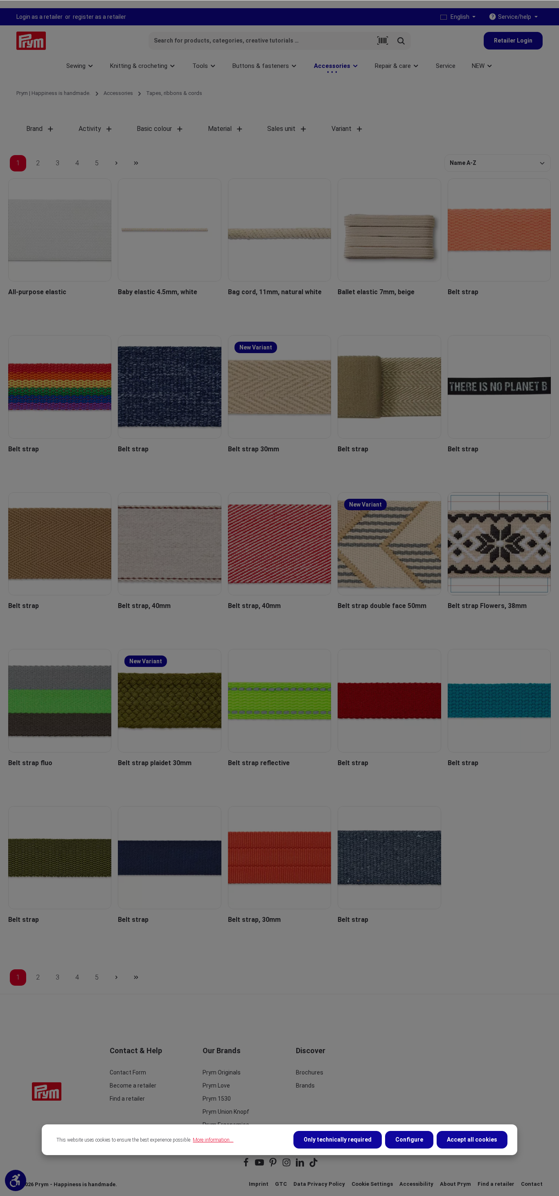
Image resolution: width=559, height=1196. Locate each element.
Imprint (258, 1184)
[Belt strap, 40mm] (169, 543)
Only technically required (338, 1139)
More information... (213, 1140)
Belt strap (463, 292)
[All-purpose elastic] (59, 230)
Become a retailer (133, 1085)
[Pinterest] (273, 1165)
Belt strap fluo (30, 763)
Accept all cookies (472, 1139)
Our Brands (222, 1050)
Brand (34, 129)
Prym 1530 (217, 1098)
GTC (281, 1184)
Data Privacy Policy (319, 1184)
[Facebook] (246, 1165)
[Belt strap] (499, 230)
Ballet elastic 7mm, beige (376, 292)
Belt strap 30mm (253, 449)
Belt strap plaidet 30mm (155, 763)
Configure (409, 1139)
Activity (90, 129)
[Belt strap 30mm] (279, 386)
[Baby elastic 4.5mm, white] (169, 230)
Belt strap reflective (259, 763)
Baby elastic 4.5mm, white (157, 292)
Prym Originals (222, 1072)
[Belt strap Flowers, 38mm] (499, 543)
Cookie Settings (372, 1184)
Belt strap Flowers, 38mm (487, 606)
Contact (532, 1184)
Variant (341, 129)
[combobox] (261, 41)
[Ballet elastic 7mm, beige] (389, 230)
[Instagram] (287, 1165)
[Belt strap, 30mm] (279, 857)
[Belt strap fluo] (59, 700)
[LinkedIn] (300, 1165)
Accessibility (416, 1184)
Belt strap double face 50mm (382, 606)
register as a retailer (99, 17)
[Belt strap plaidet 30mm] (169, 700)
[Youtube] (260, 1165)
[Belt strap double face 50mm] (389, 543)
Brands (305, 1085)
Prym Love (216, 1085)
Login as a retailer (39, 17)
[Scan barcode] (383, 41)
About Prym (455, 1184)
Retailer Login (513, 40)
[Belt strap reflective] (279, 700)
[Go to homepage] (31, 41)
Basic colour (154, 129)
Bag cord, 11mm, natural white (275, 292)
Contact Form (128, 1072)
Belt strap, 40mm (144, 606)
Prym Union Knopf (226, 1111)
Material (220, 129)
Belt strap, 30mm (254, 919)
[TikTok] (313, 1165)
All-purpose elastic (37, 292)
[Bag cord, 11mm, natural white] (279, 230)
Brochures (309, 1072)
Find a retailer (127, 1098)
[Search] (401, 41)
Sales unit (281, 129)
